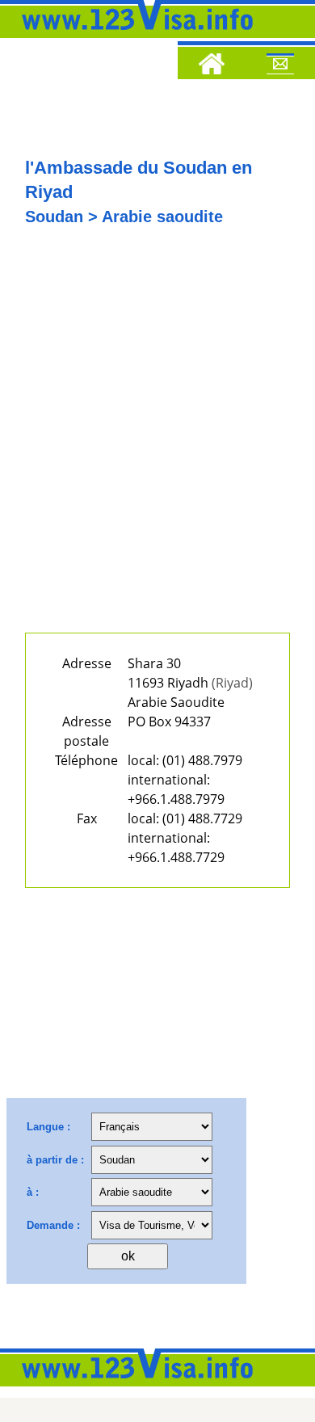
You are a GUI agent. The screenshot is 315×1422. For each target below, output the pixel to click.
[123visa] (133, 35)
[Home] (212, 66)
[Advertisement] (157, 441)
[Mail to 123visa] (280, 66)
